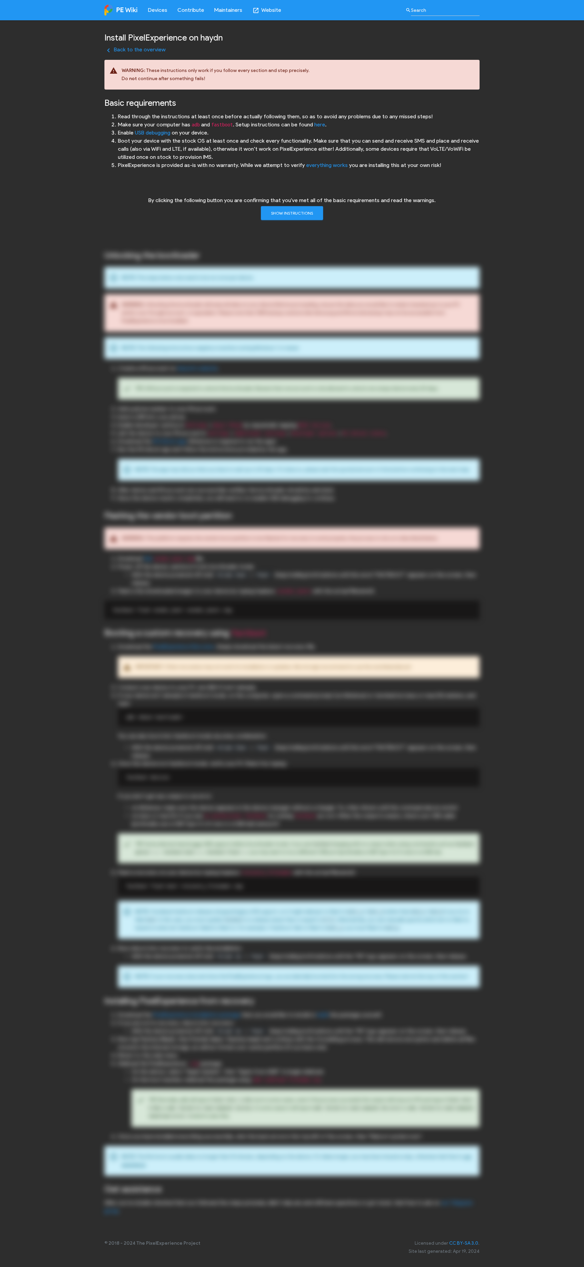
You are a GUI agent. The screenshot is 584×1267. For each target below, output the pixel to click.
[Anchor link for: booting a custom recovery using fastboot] (270, 632)
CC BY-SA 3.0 (463, 1243)
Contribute (190, 10)
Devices (157, 10)
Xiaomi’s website (197, 368)
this (148, 558)
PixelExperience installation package (196, 1015)
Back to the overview (135, 49)
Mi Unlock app (170, 441)
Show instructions (292, 213)
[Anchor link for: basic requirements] (180, 102)
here (319, 124)
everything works (327, 165)
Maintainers (228, 10)
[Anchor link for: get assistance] (166, 1188)
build (322, 1015)
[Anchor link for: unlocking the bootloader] (204, 254)
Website (266, 10)
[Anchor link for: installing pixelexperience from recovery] (258, 1000)
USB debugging (152, 132)
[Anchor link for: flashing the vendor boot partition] (236, 514)
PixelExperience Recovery (183, 646)
